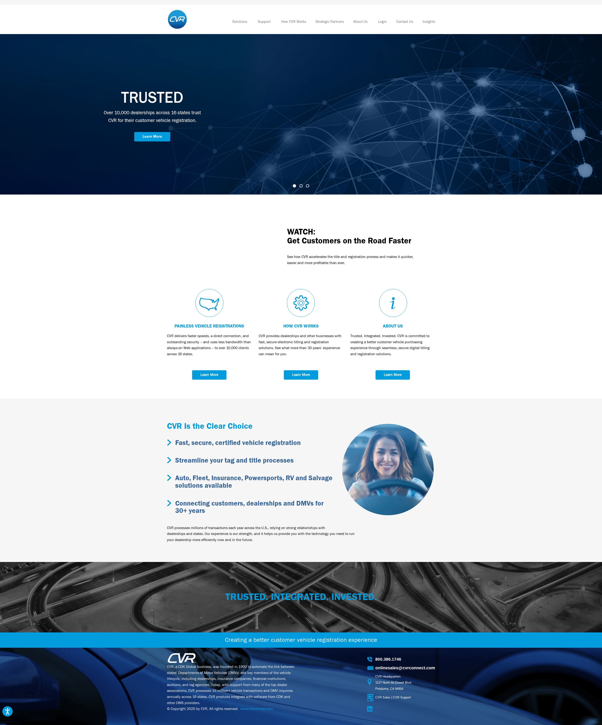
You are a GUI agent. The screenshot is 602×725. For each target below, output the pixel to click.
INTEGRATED (152, 97)
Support (265, 21)
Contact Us (404, 21)
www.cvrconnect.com (256, 709)
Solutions (240, 21)
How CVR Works (293, 21)
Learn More (152, 129)
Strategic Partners (330, 21)
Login (382, 21)
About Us (361, 21)
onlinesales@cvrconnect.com (405, 668)
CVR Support (402, 697)
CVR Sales (382, 697)
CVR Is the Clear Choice (210, 426)
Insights (429, 21)
